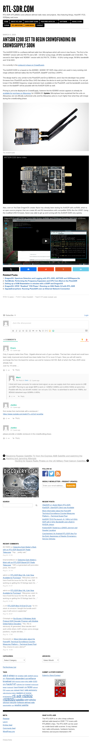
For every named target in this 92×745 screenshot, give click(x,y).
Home (6, 21)
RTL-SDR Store (17, 25)
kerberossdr (34, 684)
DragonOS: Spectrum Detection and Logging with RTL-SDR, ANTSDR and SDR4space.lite (42, 278)
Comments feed (9, 728)
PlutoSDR (30, 297)
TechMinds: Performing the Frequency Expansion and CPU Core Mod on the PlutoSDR (41, 281)
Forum (6, 25)
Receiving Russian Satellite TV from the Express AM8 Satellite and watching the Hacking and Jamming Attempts (44, 457)
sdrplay (32, 699)
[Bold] (13, 330)
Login (86, 315)
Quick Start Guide (31, 21)
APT (4, 678)
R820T (22, 690)
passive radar (10, 690)
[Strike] (23, 330)
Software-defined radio (26, 702)
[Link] (40, 330)
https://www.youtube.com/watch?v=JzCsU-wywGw (23, 414)
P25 (4, 690)
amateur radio (22, 675)
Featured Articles (48, 21)
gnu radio (28, 681)
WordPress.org (9, 731)
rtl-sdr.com (18, 9)
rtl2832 (27, 695)
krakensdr (10, 687)
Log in (5, 721)
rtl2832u (9, 699)
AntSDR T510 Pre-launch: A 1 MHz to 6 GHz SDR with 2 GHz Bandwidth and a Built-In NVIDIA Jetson (60, 522)
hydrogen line (20, 684)
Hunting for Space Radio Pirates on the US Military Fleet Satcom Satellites (50, 461)
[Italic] (16, 330)
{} (43, 331)
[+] (46, 331)
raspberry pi (20, 693)
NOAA (29, 687)
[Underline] (20, 330)
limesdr (21, 687)
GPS (4, 684)
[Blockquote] (33, 330)
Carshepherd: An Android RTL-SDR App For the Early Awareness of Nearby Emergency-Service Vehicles (59, 536)
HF (14, 684)
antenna (35, 676)
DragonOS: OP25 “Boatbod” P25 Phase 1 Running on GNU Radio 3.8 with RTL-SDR (40, 286)
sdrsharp (6, 702)
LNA (25, 687)
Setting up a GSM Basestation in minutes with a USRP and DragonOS (34, 283)
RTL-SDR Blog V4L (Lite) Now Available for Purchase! (18, 576)
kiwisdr (5, 687)
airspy (12, 675)
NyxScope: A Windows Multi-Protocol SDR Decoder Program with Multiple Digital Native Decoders (20, 621)
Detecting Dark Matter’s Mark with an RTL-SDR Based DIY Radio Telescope (19, 549)
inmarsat (28, 684)
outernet (35, 687)
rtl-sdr (17, 695)
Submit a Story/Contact (51, 675)
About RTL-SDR (16, 21)
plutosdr (50, 297)
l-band (16, 687)
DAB (13, 681)
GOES (35, 681)
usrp (55, 297)
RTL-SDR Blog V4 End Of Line (19, 605)
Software (63, 21)
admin (12, 297)
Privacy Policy (7, 740)
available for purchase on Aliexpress (17, 93)
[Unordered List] (30, 330)
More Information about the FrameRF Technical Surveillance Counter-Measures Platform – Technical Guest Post (58, 513)
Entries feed (7, 725)
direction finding (20, 681)
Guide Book (29, 25)
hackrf (9, 684)
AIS (16, 676)
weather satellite (21, 705)
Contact (40, 25)
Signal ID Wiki (77, 21)
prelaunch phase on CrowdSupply (31, 65)
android (30, 675)
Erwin (26, 380)
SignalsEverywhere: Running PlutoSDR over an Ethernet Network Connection (37, 288)
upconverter (7, 705)
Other (24, 297)
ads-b (5, 675)
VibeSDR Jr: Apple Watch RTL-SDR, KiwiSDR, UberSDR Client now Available (58, 506)
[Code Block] (36, 330)
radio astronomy (30, 690)
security (13, 702)
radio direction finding (9, 693)
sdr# (26, 699)
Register (6, 718)
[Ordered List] (26, 330)
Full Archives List (9, 667)
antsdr (45, 297)
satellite (20, 699)
